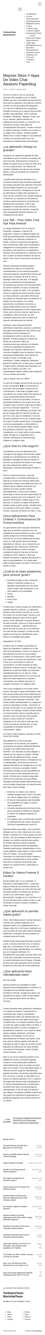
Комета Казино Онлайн (13, 1163)
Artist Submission (32, 19)
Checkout (36, 23)
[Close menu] (20, 9)
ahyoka (12, 89)
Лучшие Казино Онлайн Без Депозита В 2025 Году (15, 1146)
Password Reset (32, 50)
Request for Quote (32, 52)
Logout (32, 43)
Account (29, 16)
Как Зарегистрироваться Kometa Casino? (13, 1179)
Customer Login (32, 28)
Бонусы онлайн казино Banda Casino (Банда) (16, 1155)
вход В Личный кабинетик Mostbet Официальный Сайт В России (17, 1274)
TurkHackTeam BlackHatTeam (13, 1294)
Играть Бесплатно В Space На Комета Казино (16, 1188)
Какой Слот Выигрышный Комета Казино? (14, 1170)
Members (29, 45)
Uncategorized (21, 89)
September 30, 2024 (35, 1163)
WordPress (38, 1331)
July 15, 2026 (40, 1274)
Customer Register (33, 31)
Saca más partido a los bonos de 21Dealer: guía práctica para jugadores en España (16, 1245)
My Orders (30, 48)
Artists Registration (33, 21)
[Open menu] (40, 4)
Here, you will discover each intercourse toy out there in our (15, 1264)
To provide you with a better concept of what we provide (18, 1255)
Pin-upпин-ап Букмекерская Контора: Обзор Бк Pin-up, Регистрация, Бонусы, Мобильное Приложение (27, 1120)
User (28, 62)
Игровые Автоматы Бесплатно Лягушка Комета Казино (16, 1227)
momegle (7, 547)
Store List (33, 55)
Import (32, 36)
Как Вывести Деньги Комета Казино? (15, 1207)
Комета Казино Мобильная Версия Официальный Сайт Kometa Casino (15, 1198)
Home (39, 33)
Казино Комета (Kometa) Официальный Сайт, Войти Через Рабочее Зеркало (17, 1217)
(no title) (29, 14)
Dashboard (30, 33)
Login (28, 43)
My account (37, 45)
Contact (29, 26)
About (34, 14)
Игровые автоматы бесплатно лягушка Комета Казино (16, 1236)
